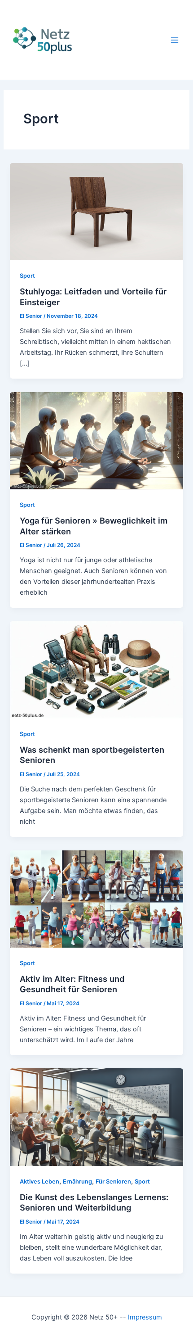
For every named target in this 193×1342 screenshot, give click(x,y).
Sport (27, 275)
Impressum (145, 1317)
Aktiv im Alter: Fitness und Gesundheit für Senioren (72, 984)
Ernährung (77, 1181)
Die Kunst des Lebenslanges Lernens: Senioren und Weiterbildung (94, 1202)
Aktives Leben (39, 1181)
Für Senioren (113, 1181)
